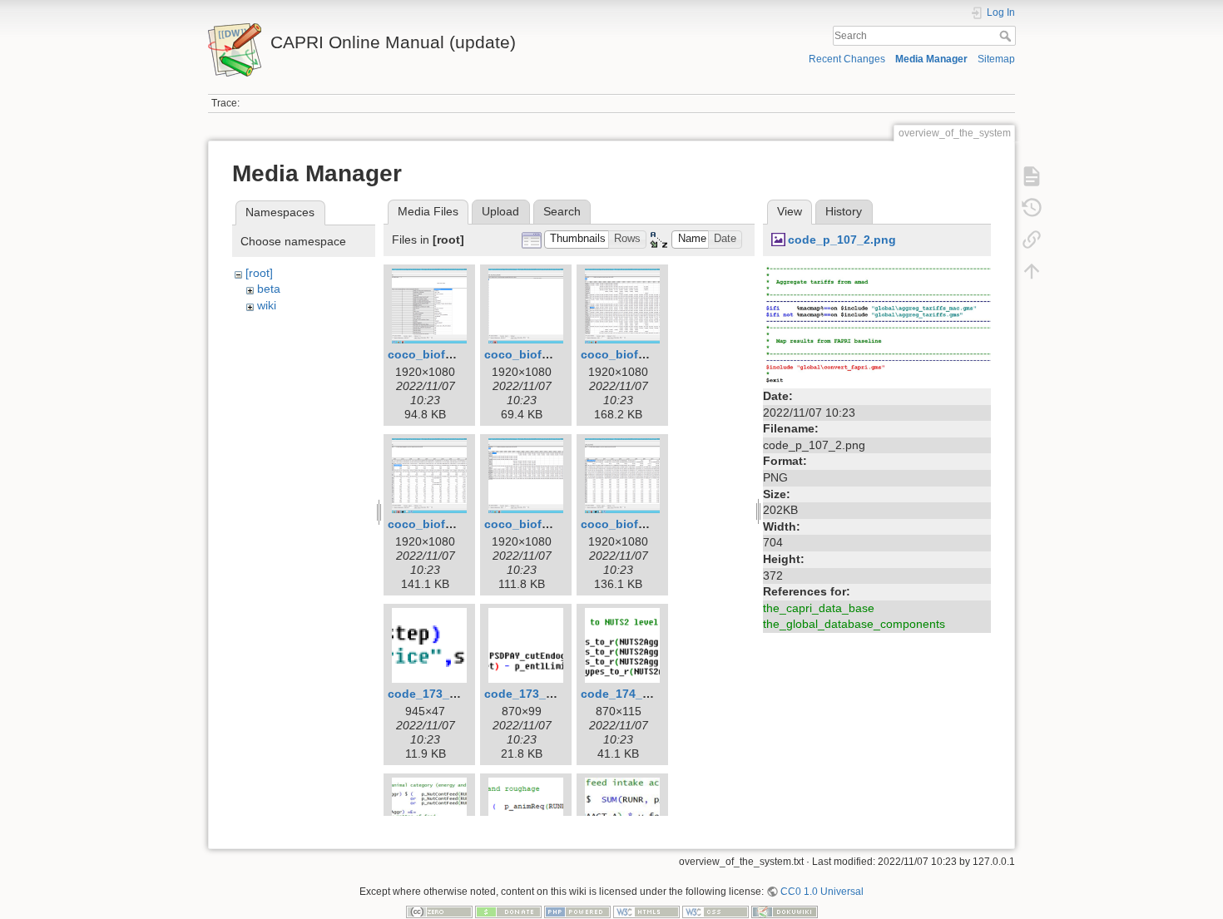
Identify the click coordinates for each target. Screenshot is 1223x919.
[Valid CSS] (715, 911)
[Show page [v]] (1032, 176)
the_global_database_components (854, 623)
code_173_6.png (435, 693)
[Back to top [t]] (1032, 271)
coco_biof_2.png (532, 354)
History (843, 211)
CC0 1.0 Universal (822, 891)
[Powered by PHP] (577, 911)
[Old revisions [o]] (1032, 208)
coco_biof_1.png (436, 354)
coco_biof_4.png (436, 524)
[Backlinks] (1032, 239)
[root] (259, 272)
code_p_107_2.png (842, 239)
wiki (266, 305)
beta (268, 288)
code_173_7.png (531, 693)
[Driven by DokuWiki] (784, 911)
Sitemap (996, 59)
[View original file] (877, 323)
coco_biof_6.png (629, 524)
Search (1007, 36)
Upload (500, 211)
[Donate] (508, 911)
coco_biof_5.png (532, 524)
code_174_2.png (628, 693)
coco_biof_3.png (629, 354)
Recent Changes (847, 59)
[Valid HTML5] (646, 911)
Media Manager (931, 59)
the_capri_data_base (818, 608)
